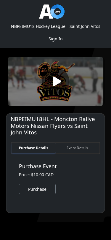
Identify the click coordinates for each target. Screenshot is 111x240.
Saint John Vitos (85, 26)
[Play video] (55, 81)
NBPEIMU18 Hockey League (38, 26)
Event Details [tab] (77, 147)
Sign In (56, 39)
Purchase (37, 189)
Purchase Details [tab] (33, 147)
